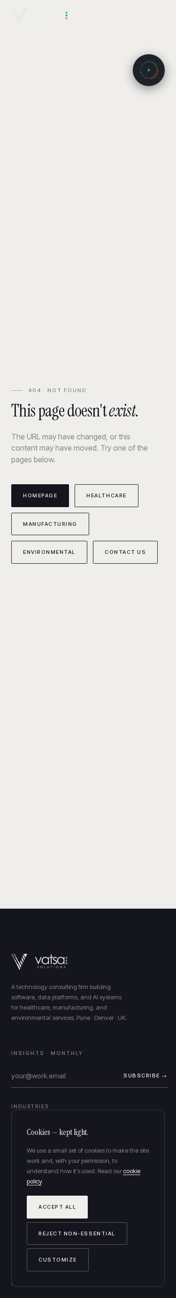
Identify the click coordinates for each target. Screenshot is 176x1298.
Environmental (49, 552)
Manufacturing (50, 524)
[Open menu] (156, 17)
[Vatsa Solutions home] (45, 16)
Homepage (40, 495)
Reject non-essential (76, 1233)
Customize (57, 1259)
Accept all (57, 1207)
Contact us (125, 552)
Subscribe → (145, 1075)
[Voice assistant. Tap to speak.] (149, 70)
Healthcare (106, 495)
